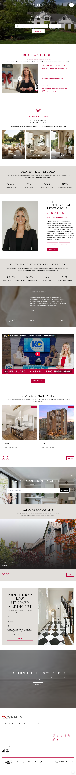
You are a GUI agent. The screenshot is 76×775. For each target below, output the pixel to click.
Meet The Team (10, 738)
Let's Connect (18, 740)
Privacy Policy (30, 636)
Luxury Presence (42, 764)
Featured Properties (22, 738)
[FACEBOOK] (53, 736)
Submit (20, 640)
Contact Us (38, 31)
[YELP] (65, 736)
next (15, 322)
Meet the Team (64, 244)
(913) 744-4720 (6, 729)
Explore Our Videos (38, 382)
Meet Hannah (52, 244)
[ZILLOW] (57, 741)
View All (63, 322)
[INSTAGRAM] (57, 736)
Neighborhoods (34, 738)
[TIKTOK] (69, 736)
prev (11, 322)
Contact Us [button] (38, 686)
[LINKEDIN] (61, 736)
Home (3, 738)
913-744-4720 (52, 249)
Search (55, 26)
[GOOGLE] (53, 741)
